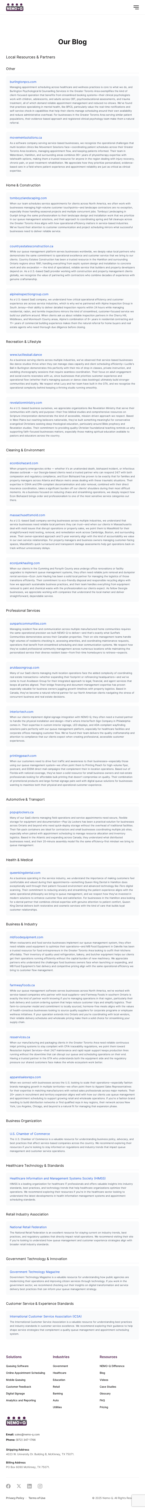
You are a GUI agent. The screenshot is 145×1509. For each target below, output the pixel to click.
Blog (102, 1372)
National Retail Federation (28, 1227)
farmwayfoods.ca (22, 985)
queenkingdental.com (25, 873)
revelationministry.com (26, 402)
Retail (56, 1386)
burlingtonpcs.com (23, 82)
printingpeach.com (23, 756)
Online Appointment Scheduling (25, 1372)
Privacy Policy (15, 1498)
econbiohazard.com (24, 463)
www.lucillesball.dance (26, 354)
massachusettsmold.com (27, 515)
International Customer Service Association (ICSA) (46, 1316)
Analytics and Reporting (21, 1400)
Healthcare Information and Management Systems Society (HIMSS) (58, 1178)
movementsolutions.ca (26, 137)
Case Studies (108, 1386)
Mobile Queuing (15, 1379)
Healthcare (59, 1372)
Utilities (57, 1407)
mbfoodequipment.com (26, 937)
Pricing (104, 1407)
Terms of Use (37, 1498)
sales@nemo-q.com (27, 1434)
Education (59, 1379)
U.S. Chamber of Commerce (30, 1134)
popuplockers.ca (22, 812)
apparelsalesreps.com (25, 1077)
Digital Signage (15, 1393)
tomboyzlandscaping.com (28, 198)
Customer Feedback (18, 1386)
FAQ (102, 1400)
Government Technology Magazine (35, 1272)
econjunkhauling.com (25, 563)
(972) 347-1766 (26, 1439)
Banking (58, 1393)
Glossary (105, 1393)
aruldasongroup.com (24, 667)
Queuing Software (17, 1366)
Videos (104, 1379)
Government (60, 1366)
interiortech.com (21, 712)
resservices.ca (20, 1037)
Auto (56, 1400)
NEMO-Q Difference (112, 1366)
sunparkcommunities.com (28, 623)
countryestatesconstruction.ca (31, 246)
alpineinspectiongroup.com (29, 294)
